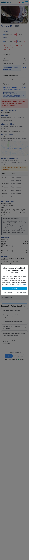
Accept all (14, 288)
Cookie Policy (22, 284)
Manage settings (21, 292)
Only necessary (8, 292)
